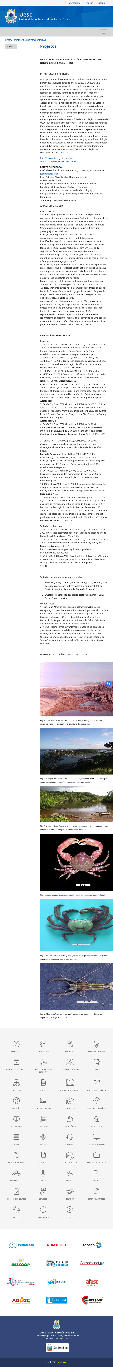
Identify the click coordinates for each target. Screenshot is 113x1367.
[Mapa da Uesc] (22, 32)
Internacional (74, 2)
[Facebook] (10, 32)
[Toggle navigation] (104, 32)
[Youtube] (14, 32)
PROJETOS (17, 40)
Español (101, 2)
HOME (8, 40)
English (89, 2)
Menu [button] (10, 46)
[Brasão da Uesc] (11, 16)
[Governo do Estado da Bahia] (57, 1347)
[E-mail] (18, 32)
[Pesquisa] (26, 32)
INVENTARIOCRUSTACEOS (34, 40)
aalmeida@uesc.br (50, 173)
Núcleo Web (63, 1362)
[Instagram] (6, 32)
